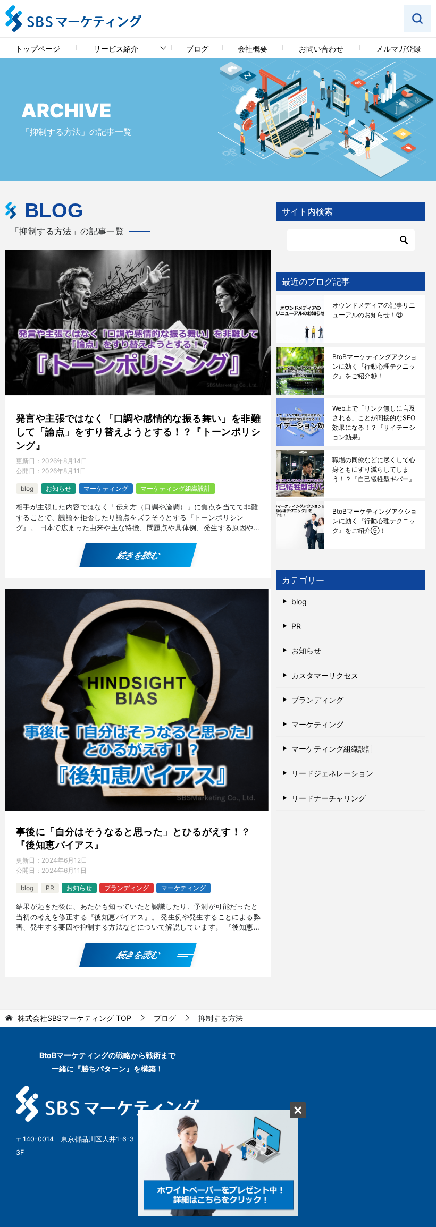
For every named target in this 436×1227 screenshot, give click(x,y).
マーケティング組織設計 (175, 488)
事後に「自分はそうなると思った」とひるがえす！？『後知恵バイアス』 (133, 838)
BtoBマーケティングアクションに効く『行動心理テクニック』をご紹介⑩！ (374, 366)
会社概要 (252, 48)
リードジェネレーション (332, 773)
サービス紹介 (116, 48)
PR (50, 888)
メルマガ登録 (398, 48)
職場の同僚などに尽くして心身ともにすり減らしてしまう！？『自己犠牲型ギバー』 (373, 469)
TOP (74, 1018)
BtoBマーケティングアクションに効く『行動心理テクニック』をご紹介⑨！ (374, 520)
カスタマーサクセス (324, 675)
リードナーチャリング (328, 798)
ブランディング (126, 888)
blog (27, 488)
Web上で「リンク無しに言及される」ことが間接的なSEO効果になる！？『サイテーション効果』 (373, 422)
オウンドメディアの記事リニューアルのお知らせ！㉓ (373, 310)
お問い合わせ (321, 48)
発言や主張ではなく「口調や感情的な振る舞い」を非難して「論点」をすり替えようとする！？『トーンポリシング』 (138, 431)
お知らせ (58, 488)
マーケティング (105, 488)
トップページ (37, 48)
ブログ (197, 48)
